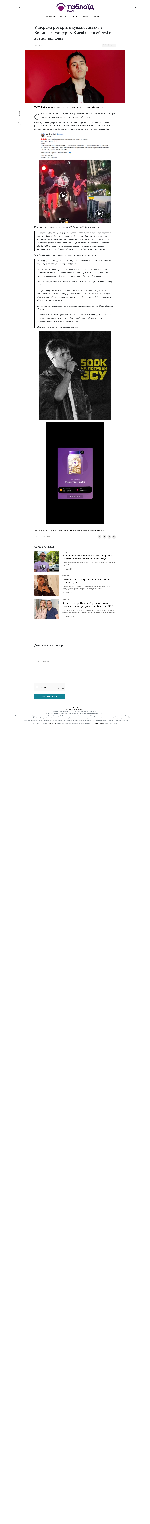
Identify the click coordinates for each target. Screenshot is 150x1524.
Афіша (85, 17)
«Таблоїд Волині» (51, 723)
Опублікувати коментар (49, 696)
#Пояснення (92, 530)
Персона (63, 17)
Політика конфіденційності (75, 709)
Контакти (75, 707)
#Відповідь (100, 530)
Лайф (75, 17)
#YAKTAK (37, 530)
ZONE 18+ (97, 17)
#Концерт (52, 530)
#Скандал (44, 530)
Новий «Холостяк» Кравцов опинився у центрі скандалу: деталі (85, 581)
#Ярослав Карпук (62, 530)
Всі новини (50, 17)
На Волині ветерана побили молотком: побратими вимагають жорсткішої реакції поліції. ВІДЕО (87, 557)
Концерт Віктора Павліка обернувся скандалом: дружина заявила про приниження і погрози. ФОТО (88, 604)
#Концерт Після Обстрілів (78, 530)
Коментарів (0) (40, 537)
